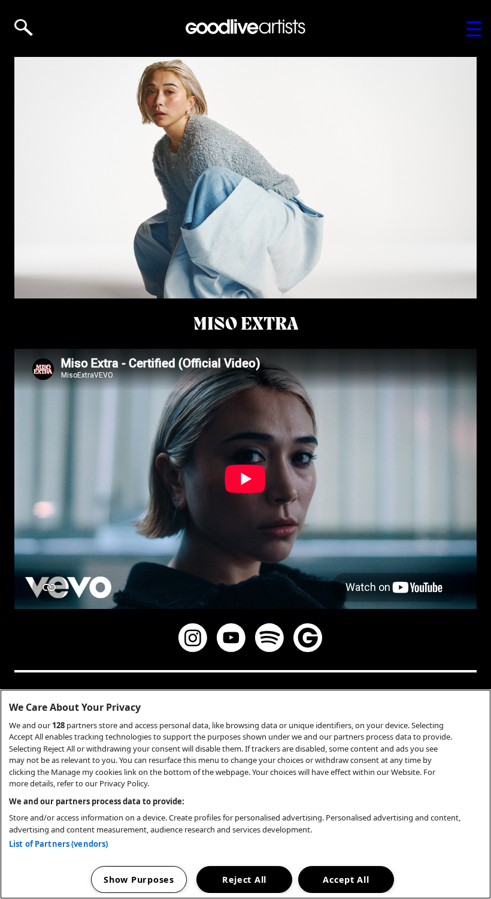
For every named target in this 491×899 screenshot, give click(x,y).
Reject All (244, 879)
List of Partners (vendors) (58, 843)
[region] (245, 794)
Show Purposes (139, 879)
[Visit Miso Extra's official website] (307, 639)
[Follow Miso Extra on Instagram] (192, 639)
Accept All (346, 879)
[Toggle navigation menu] (473, 29)
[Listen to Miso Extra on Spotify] (269, 639)
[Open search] (23, 27)
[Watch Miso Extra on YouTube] (231, 639)
